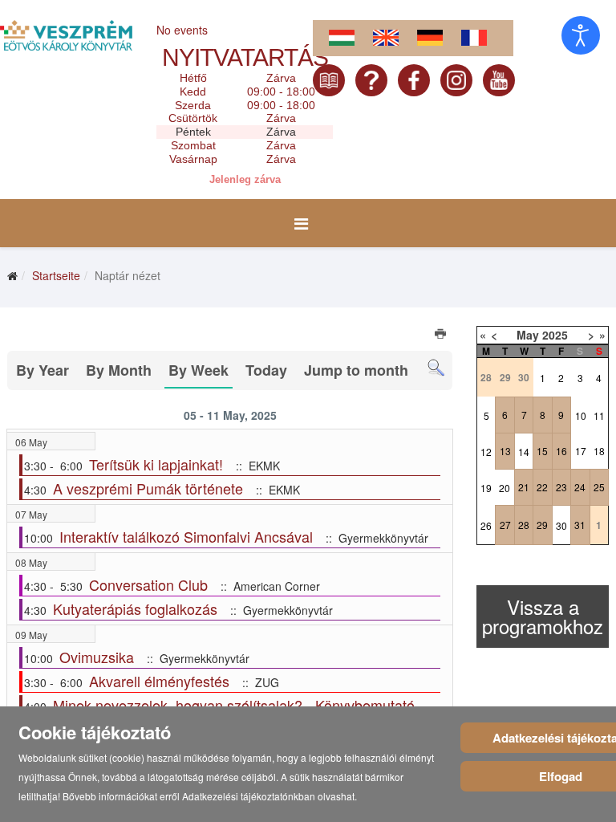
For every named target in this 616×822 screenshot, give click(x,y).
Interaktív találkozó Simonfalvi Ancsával (186, 536)
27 (505, 524)
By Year (42, 370)
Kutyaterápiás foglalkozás (135, 608)
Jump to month (356, 370)
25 (599, 487)
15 (542, 451)
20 (504, 487)
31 (580, 524)
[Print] (441, 336)
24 (580, 487)
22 (542, 487)
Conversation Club (148, 584)
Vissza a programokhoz (542, 616)
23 (561, 487)
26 (486, 525)
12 (486, 451)
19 (486, 487)
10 (580, 415)
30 (561, 525)
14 (523, 451)
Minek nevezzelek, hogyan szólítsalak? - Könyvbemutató (234, 704)
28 (523, 524)
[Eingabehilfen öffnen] (580, 35)
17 (580, 451)
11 (599, 415)
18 (599, 451)
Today (266, 370)
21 (523, 487)
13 (505, 451)
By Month (119, 370)
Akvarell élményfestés (159, 680)
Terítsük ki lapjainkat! (156, 464)
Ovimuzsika (96, 656)
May (528, 335)
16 (561, 451)
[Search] (436, 368)
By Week (198, 370)
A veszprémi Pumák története (148, 488)
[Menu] (301, 223)
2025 (555, 335)
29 (542, 524)
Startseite (56, 275)
